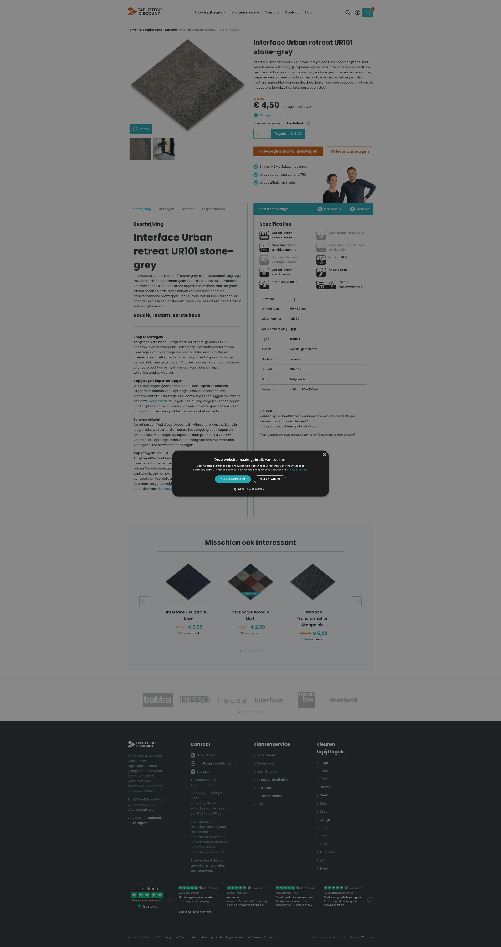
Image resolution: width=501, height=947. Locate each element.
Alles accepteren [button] (233, 479)
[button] (250, 489)
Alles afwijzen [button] (270, 479)
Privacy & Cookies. (297, 469)
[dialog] (250, 473)
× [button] (324, 454)
